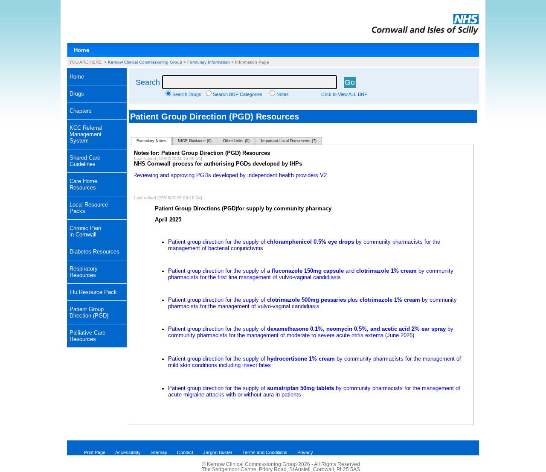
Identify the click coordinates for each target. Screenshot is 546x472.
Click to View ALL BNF (344, 94)
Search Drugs (186, 94)
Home (81, 50)
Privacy (305, 452)
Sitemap (159, 452)
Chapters (81, 111)
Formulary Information (208, 62)
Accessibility (128, 452)
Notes (282, 94)
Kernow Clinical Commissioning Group (145, 62)
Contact (185, 452)
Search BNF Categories (237, 94)
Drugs (77, 93)
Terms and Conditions (265, 452)
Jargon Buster (217, 452)
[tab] (97, 93)
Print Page (94, 452)
